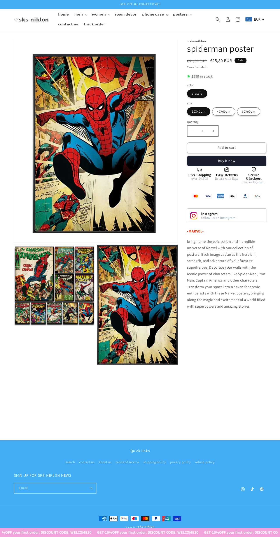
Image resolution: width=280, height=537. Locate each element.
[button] (80, 14)
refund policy (205, 462)
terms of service (127, 462)
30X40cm (198, 111)
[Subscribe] (91, 488)
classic (197, 93)
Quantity (192, 122)
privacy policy (180, 462)
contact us (86, 462)
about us (105, 462)
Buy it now (227, 160)
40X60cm (223, 111)
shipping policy (154, 462)
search (70, 462)
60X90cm (248, 111)
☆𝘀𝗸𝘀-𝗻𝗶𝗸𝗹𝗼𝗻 (144, 526)
